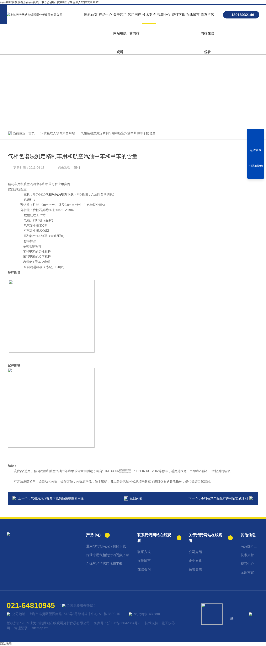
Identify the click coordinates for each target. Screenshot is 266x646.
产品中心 (105, 14)
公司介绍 (195, 552)
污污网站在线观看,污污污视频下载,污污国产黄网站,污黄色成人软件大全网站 (49, 2)
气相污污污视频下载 (60, 194)
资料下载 (178, 14)
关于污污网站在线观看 (120, 18)
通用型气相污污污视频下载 (106, 546)
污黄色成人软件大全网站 (58, 133)
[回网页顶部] (256, 175)
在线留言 (193, 14)
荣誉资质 (195, 569)
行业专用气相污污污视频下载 (107, 555)
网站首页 (90, 14)
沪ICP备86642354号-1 (124, 623)
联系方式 (144, 552)
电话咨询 (255, 150)
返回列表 (136, 498)
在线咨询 (144, 569)
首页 (31, 133)
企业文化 (195, 560)
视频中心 (163, 14)
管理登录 (20, 628)
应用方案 (247, 572)
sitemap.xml (40, 628)
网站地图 (6, 643)
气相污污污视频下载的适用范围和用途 (57, 498)
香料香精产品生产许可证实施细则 (224, 498)
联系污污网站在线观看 (207, 18)
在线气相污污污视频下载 (104, 563)
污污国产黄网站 (134, 18)
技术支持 (149, 14)
